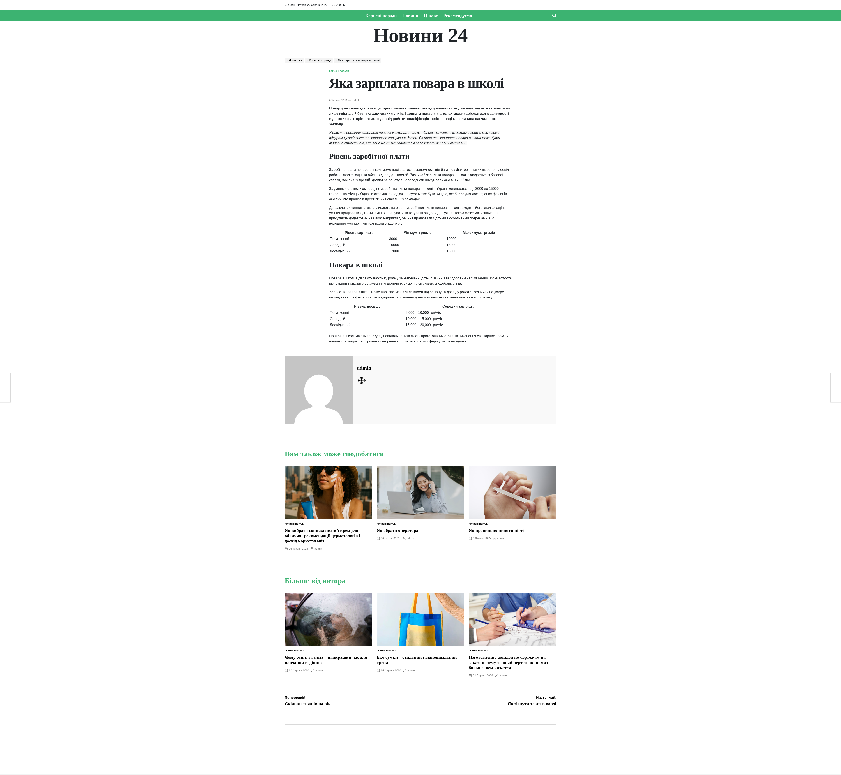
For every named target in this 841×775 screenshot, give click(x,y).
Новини (410, 15)
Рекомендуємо (457, 15)
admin (356, 100)
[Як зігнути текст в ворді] (835, 387)
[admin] (319, 390)
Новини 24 (420, 35)
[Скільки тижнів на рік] (5, 387)
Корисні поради (381, 15)
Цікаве (431, 15)
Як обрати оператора (397, 530)
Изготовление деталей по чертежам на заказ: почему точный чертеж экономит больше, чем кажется (508, 662)
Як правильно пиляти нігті (496, 530)
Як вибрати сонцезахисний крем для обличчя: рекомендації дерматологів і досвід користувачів (322, 535)
